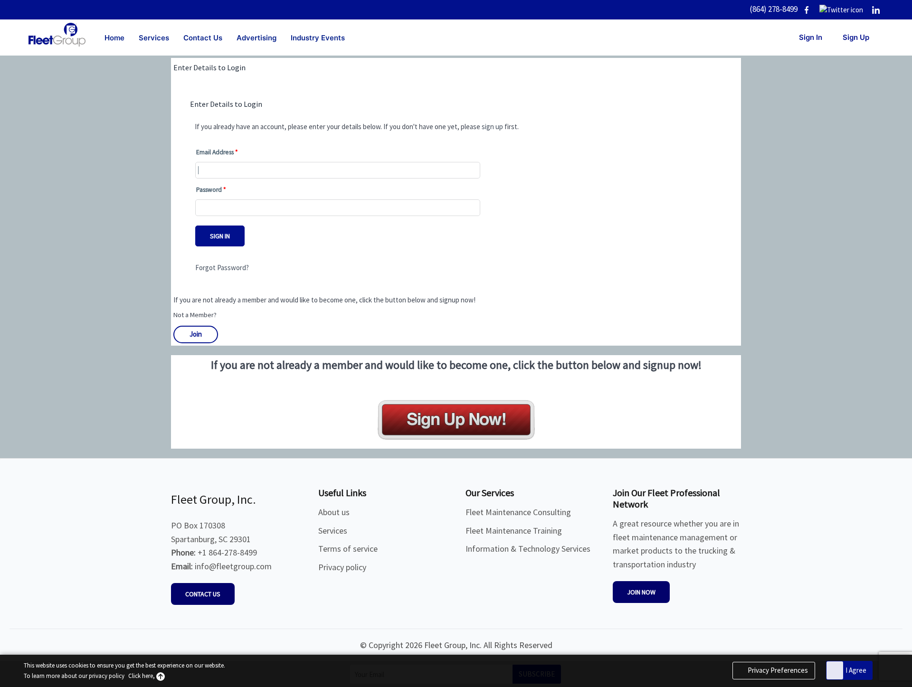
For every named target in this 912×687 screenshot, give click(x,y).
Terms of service (348, 548)
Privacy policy (342, 567)
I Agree (856, 670)
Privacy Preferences (777, 670)
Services (332, 530)
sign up (492, 126)
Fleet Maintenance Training (514, 530)
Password (209, 190)
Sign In (220, 236)
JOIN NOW (641, 592)
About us (334, 512)
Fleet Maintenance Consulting (518, 512)
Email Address (215, 152)
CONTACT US (202, 594)
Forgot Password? (222, 267)
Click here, (142, 676)
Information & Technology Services (528, 548)
